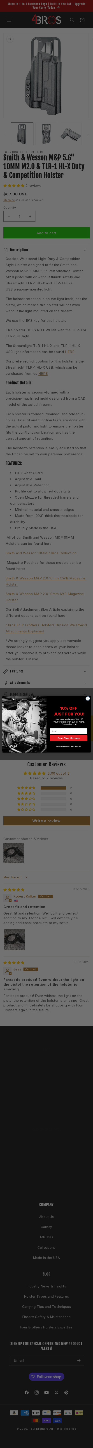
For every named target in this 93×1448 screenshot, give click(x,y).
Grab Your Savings (69, 738)
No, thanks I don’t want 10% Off (68, 746)
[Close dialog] (88, 698)
